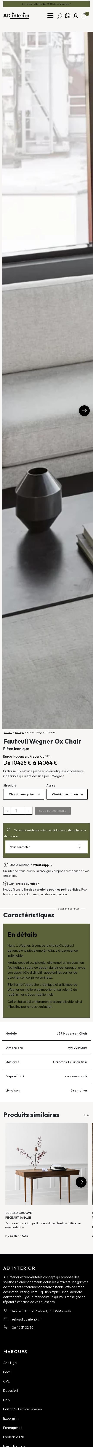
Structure (9, 785)
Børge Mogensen (15, 756)
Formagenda (12, 1427)
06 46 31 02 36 (22, 1327)
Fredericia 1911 (40, 756)
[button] (84, 410)
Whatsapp (67, 15)
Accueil (8, 732)
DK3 (6, 1400)
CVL (6, 1381)
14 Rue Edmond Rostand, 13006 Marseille (42, 1311)
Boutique (19, 732)
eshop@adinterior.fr (26, 1319)
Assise (50, 785)
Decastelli (10, 1390)
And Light (10, 1362)
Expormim (10, 1418)
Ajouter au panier (52, 810)
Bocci (7, 1372)
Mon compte (75, 15)
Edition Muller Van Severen (22, 1409)
